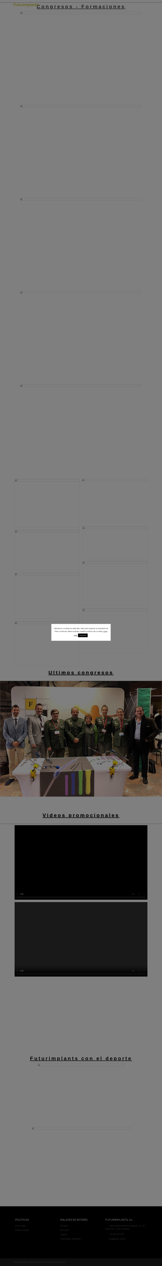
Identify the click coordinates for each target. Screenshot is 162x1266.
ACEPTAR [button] (82, 635)
